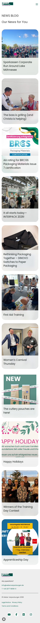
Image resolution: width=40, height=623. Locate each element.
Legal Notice (6, 602)
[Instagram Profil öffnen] (31, 614)
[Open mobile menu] (37, 4)
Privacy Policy (17, 602)
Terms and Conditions (10, 606)
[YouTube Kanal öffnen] (9, 614)
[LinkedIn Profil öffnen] (24, 614)
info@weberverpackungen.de (13, 585)
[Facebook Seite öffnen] (16, 614)
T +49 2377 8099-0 (9, 589)
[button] (4, 619)
